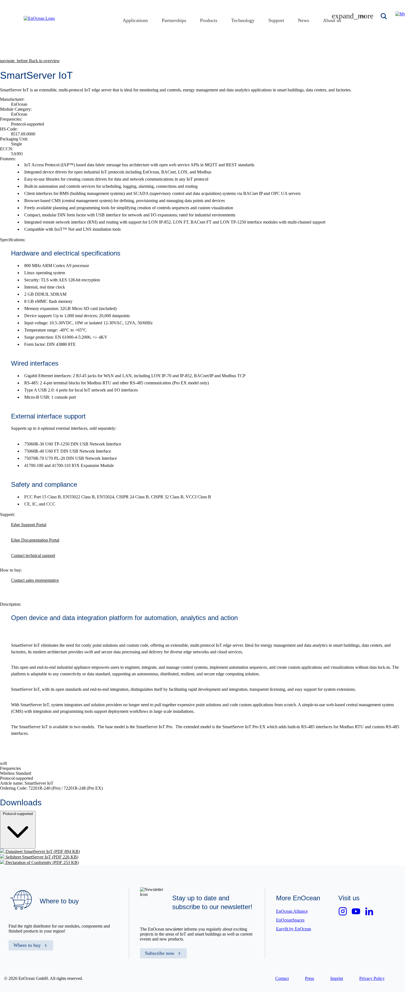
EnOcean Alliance (292, 911)
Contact (282, 978)
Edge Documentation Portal (35, 540)
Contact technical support (33, 555)
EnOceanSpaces (290, 920)
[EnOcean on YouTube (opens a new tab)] (356, 911)
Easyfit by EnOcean (293, 928)
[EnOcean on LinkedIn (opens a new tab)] (369, 911)
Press (309, 978)
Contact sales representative (35, 580)
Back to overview (30, 60)
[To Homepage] (39, 18)
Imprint (336, 978)
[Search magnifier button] (384, 16)
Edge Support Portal (28, 524)
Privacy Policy (372, 978)
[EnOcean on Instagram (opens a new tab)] (342, 911)
